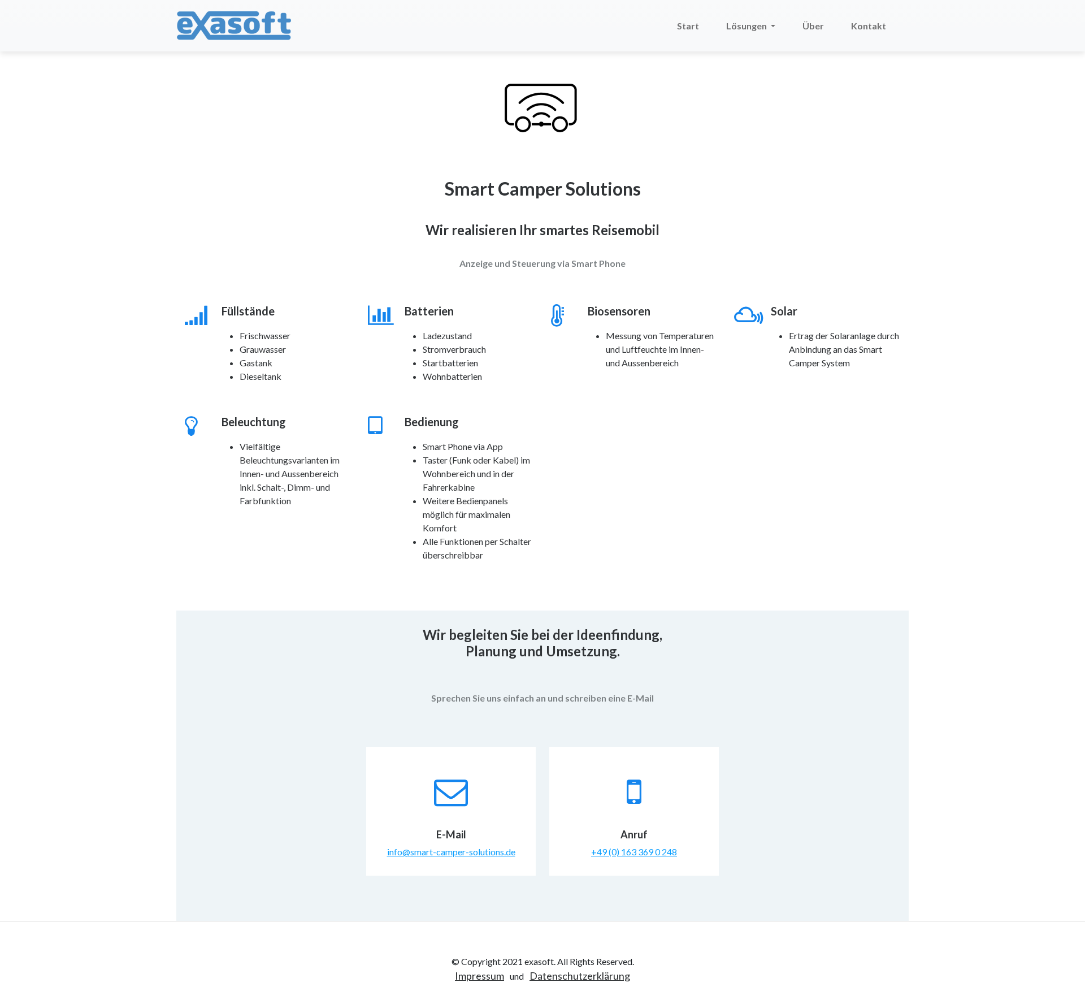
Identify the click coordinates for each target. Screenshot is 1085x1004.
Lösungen (747, 25)
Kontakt (868, 25)
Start (688, 25)
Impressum (479, 976)
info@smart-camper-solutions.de (451, 851)
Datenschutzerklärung (580, 976)
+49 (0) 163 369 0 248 (634, 851)
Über (813, 25)
